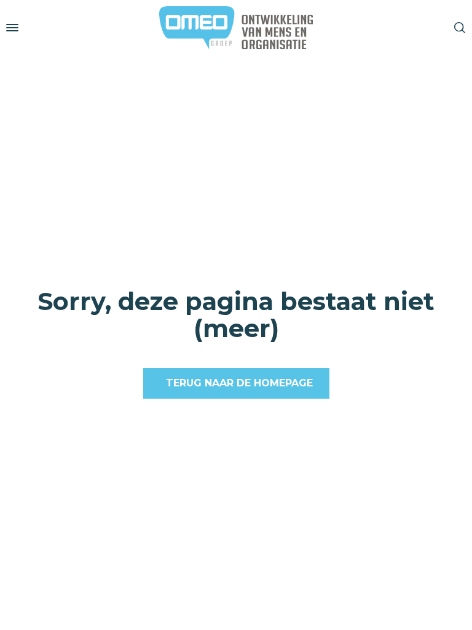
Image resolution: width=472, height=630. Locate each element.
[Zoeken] (459, 27)
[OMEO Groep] (236, 27)
